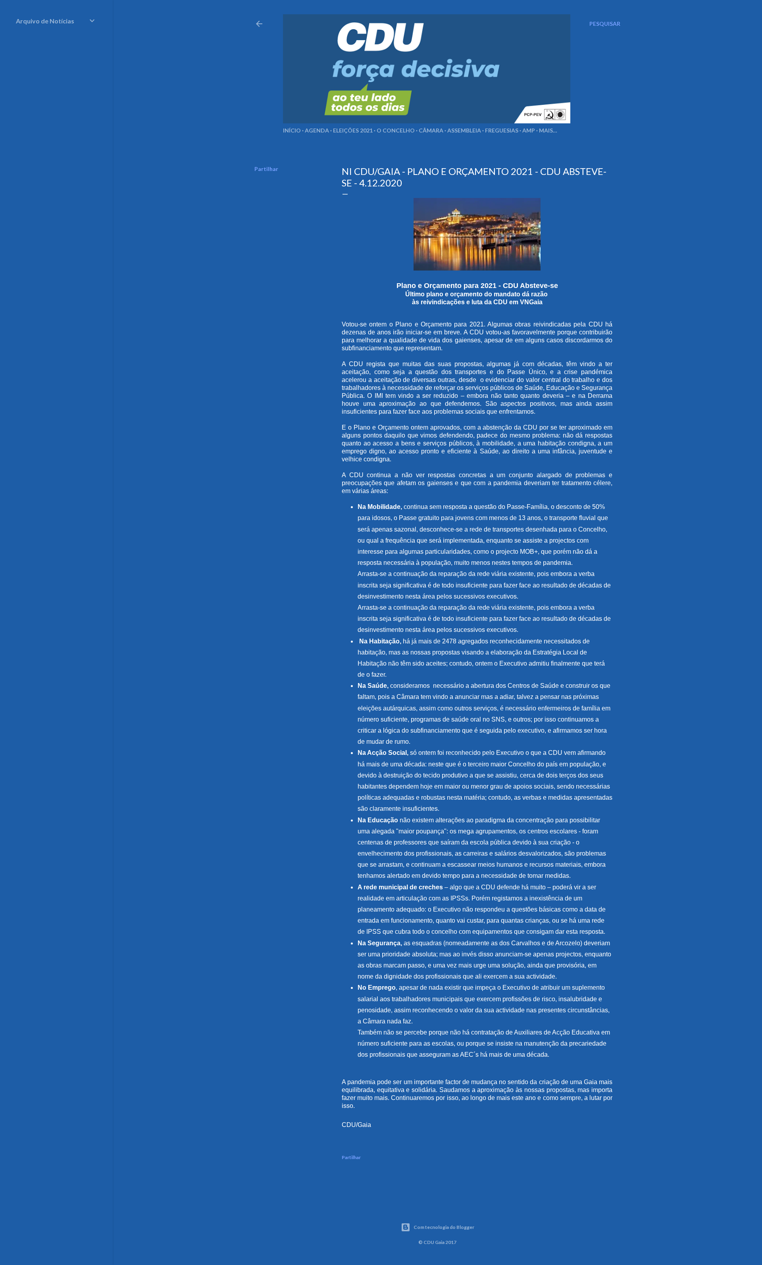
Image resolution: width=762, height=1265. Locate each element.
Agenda (317, 130)
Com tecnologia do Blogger (444, 1227)
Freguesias (501, 130)
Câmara (431, 130)
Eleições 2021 (353, 130)
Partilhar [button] (266, 168)
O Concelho (396, 130)
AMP (528, 130)
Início (292, 130)
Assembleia (464, 130)
